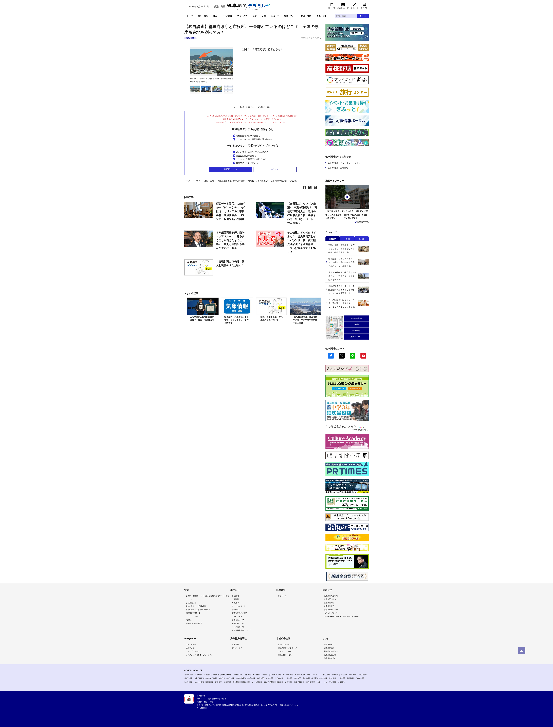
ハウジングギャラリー (332, 613)
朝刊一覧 (331, 8)
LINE (352, 356)
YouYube (363, 356)
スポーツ (275, 16)
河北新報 (207, 674)
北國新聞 (288, 678)
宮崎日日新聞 (269, 682)
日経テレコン (191, 648)
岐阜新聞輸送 (329, 603)
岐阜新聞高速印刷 (331, 596)
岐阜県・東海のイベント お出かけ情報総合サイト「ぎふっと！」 (207, 597)
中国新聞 (350, 678)
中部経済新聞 (241, 678)
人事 (264, 16)
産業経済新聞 (288, 674)
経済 (255, 16)
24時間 (332, 239)
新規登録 (354, 8)
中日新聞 (230, 678)
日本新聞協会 (329, 648)
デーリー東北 (226, 674)
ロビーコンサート (239, 606)
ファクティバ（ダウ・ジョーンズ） (199, 655)
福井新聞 (297, 678)
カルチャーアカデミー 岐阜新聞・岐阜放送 (341, 616)
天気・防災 (322, 16)
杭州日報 (235, 644)
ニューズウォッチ (193, 651)
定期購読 (356, 324)
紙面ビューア (343, 8)
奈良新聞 (323, 678)
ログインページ (275, 169)
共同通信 (341, 682)
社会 (215, 16)
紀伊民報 (332, 678)
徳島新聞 (227, 682)
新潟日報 (221, 678)
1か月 (361, 239)
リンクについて (238, 627)
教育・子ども (290, 16)
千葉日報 (352, 674)
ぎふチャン (282, 596)
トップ (190, 16)
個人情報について (239, 623)
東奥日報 (215, 674)
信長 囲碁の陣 (329, 658)
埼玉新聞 (188, 678)
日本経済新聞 (300, 674)
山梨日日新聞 (199, 678)
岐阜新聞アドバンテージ (287, 648)
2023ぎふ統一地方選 (194, 623)
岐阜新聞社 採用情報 (338, 167)
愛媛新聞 (218, 682)
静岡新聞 (260, 678)
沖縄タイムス (322, 682)
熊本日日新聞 (299, 682)
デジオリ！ (197, 181)
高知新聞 (236, 682)
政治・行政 (242, 16)
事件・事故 (203, 16)
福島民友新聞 (275, 674)
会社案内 (235, 596)
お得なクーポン (243, 163)
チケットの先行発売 (245, 159)
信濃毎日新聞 (211, 678)
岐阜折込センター (331, 609)
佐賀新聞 (288, 682)
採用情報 (235, 599)
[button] (230, 63)
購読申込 (235, 609)
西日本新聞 (245, 682)
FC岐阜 (189, 620)
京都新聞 (306, 678)
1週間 (347, 239)
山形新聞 (247, 674)
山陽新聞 (341, 678)
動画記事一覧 (363, 221)
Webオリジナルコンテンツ (248, 152)
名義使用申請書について (241, 630)
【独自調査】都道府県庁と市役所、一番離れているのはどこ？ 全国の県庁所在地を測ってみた (256, 181)
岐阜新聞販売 (329, 606)
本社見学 (235, 603)
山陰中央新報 (199, 682)
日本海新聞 (359, 678)
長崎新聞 (279, 682)
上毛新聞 (343, 674)
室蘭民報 (198, 674)
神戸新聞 (314, 678)
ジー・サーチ (191, 644)
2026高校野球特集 (193, 613)
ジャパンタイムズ (314, 674)
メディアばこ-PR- (285, 651)
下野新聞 (326, 674)
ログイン (364, 8)
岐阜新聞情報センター (332, 599)
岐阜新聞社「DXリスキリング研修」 (344, 162)
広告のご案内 (237, 616)
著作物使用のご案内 (239, 613)
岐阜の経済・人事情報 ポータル (198, 609)
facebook (331, 356)
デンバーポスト (238, 648)
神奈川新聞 (362, 674)
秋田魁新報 (237, 674)
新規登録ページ (230, 169)
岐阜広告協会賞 (330, 655)
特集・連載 (306, 16)
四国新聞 (209, 682)
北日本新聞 (279, 678)
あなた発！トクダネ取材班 (196, 606)
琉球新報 (332, 682)
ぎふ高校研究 (191, 603)
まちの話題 (227, 16)
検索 (364, 16)
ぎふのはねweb (284, 644)
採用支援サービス (285, 655)
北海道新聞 (188, 674)
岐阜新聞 (269, 678)
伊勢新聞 (251, 678)
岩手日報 (256, 674)
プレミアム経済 (192, 616)
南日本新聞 (310, 682)
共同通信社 (328, 644)
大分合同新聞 (257, 682)
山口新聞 (188, 682)
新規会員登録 (356, 318)
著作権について (238, 620)
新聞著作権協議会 (331, 651)
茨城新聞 (335, 674)
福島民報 (265, 674)
